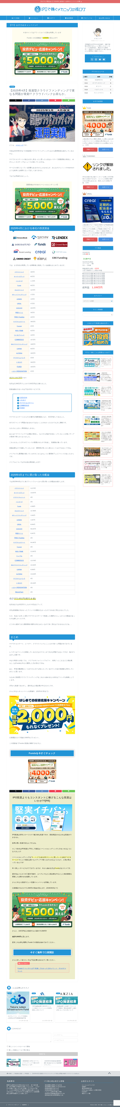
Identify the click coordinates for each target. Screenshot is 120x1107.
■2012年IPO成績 (99, 283)
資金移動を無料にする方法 (53, 1085)
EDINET (84, 1091)
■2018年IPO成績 (99, 278)
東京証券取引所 (87, 1088)
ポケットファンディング (19, 294)
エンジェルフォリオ (88, 1085)
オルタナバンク (19, 290)
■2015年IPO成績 (87, 282)
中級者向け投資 (18, 1073)
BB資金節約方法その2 (52, 1090)
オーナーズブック (19, 276)
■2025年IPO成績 (87, 273)
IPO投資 (16, 18)
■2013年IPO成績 (87, 283)
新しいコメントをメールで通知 (19, 1046)
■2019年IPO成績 (87, 278)
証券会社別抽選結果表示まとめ (55, 1093)
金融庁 (84, 1086)
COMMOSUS (24, 405)
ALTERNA (19, 353)
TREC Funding (19, 317)
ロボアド (51, 18)
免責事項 (24, 1104)
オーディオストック (99, 83)
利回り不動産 (19, 330)
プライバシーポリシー (13, 1104)
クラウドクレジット (19, 497)
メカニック (20, 145)
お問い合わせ (105, 18)
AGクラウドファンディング (19, 344)
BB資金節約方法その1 (52, 1088)
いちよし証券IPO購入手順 (53, 1091)
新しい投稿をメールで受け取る (19, 1050)
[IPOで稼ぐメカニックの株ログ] (60, 13)
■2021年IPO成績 (87, 277)
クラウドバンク (19, 272)
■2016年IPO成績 (99, 280)
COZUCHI (19, 308)
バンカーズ (19, 281)
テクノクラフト (99, 93)
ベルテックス (99, 89)
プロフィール (87, 18)
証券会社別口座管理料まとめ (54, 1095)
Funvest (19, 326)
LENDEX (19, 299)
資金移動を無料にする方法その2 (55, 1086)
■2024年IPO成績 (99, 273)
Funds (19, 285)
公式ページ (105, 149)
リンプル (19, 556)
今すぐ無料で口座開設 (42, 952)
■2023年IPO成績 (87, 275)
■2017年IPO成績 (87, 280)
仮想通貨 (69, 18)
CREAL (19, 303)
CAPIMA (19, 348)
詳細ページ (90, 149)
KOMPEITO (99, 80)
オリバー (99, 86)
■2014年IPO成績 (99, 282)
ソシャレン (34, 18)
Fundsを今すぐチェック (42, 753)
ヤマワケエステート (19, 321)
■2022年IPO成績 (99, 275)
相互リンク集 (86, 1093)
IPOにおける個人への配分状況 (91, 1090)
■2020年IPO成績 (99, 277)
